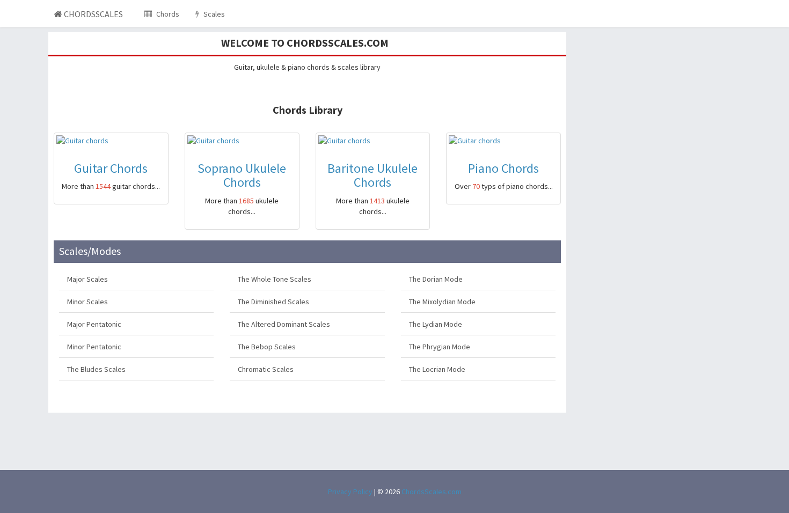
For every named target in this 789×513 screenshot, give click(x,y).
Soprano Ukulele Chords (242, 175)
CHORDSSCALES (92, 14)
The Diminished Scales (273, 301)
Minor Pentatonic (94, 346)
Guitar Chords (111, 168)
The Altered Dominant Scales (284, 324)
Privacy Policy (350, 491)
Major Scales (87, 279)
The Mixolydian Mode (442, 301)
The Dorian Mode (436, 279)
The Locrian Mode (437, 369)
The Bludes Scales (96, 369)
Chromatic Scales (266, 369)
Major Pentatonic (94, 324)
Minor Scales (87, 301)
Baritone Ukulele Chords (372, 175)
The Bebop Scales (267, 346)
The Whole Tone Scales (274, 279)
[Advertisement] (656, 99)
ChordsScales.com (431, 491)
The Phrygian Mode (439, 346)
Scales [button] (213, 14)
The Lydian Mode (435, 324)
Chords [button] (167, 14)
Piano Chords (503, 168)
